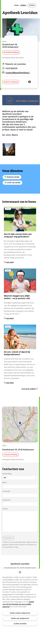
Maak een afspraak (11, 82)
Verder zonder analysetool (20, 613)
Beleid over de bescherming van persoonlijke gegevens (18, 604)
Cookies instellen (20, 624)
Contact (32, 5)
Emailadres (6, 500)
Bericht (5, 509)
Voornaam (6, 491)
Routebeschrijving (11, 52)
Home (16, 5)
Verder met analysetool (20, 618)
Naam (4, 482)
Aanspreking (6, 474)
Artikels (23, 5)
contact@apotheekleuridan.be (21, 72)
